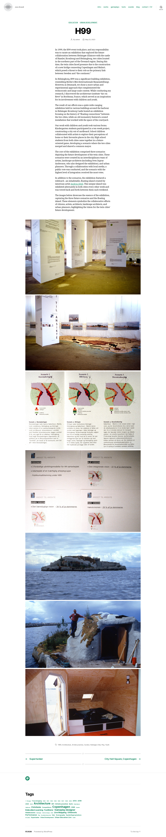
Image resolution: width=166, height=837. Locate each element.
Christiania (36, 807)
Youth (107, 745)
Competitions (46, 807)
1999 (59, 745)
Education (73, 22)
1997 (62, 801)
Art (52, 804)
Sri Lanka (27, 817)
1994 (55, 801)
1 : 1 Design (28, 801)
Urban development (88, 22)
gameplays (115, 7)
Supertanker (35, 817)
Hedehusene (30, 813)
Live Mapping (60, 812)
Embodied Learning (34, 810)
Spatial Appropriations (73, 815)
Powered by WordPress (43, 832)
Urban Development (47, 817)
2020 (27, 804)
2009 (70, 801)
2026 (31, 804)
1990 (44, 801)
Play (103, 745)
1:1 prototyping (37, 801)
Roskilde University (46, 815)
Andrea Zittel (77, 184)
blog (138, 7)
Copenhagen (61, 806)
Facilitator (48, 810)
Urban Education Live (63, 817)
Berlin (71, 804)
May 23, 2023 (90, 40)
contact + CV (147, 7)
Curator (86, 745)
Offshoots (72, 812)
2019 (79, 801)
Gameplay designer (64, 809)
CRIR (73, 807)
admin (78, 40)
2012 (75, 801)
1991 (48, 801)
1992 (51, 801)
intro (99, 7)
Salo (53, 815)
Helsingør (93, 745)
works (105, 7)
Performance (31, 815)
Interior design (46, 812)
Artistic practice (77, 745)
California (27, 807)
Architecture (66, 745)
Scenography (60, 815)
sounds (131, 7)
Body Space (77, 804)
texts (124, 7)
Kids (99, 745)
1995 (59, 801)
